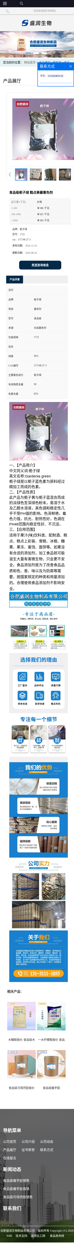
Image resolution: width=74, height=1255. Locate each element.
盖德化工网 (38, 1235)
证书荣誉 (28, 1150)
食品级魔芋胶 (51, 1087)
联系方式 (46, 1150)
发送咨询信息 (40, 265)
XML (9, 1235)
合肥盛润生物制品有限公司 (17, 1230)
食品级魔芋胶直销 (16, 1189)
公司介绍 (28, 1141)
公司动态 (46, 1141)
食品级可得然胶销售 (18, 1197)
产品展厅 (9, 1150)
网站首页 (30, 62)
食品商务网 (57, 1235)
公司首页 (9, 1141)
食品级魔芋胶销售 (16, 1180)
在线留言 (9, 1158)
